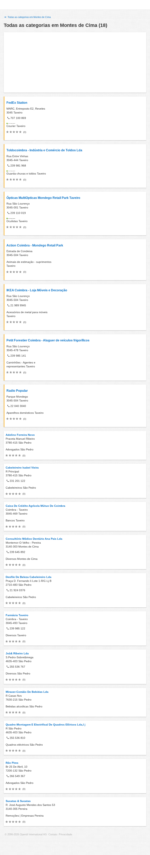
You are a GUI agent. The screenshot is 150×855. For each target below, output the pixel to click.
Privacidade (65, 834)
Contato (52, 834)
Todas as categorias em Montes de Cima (29, 17)
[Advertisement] (75, 62)
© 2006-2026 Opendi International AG (26, 834)
